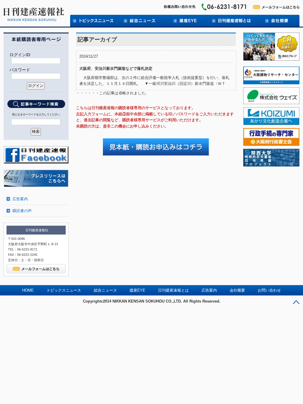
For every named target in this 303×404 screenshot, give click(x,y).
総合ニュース (139, 21)
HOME (28, 290)
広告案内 (20, 199)
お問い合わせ (269, 290)
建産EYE (185, 21)
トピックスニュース (63, 290)
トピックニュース (93, 21)
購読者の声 (22, 211)
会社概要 (276, 21)
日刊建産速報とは (231, 21)
